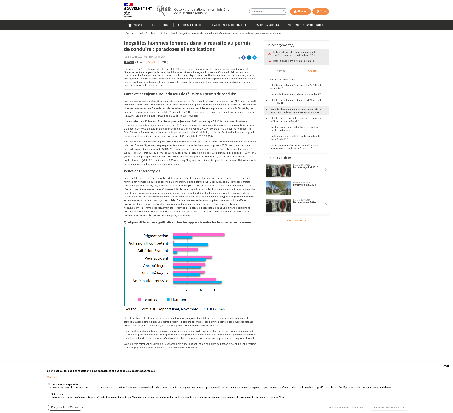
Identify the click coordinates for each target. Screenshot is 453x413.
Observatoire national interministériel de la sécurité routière (202, 11)
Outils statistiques (267, 25)
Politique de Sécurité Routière (306, 25)
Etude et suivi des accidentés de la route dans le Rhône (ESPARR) (295, 137)
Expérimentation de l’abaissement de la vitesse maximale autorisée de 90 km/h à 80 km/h (294, 146)
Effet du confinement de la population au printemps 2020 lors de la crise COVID (296, 119)
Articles (313, 71)
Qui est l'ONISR (160, 25)
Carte (323, 11)
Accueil (138, 25)
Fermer (445, 365)
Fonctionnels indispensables (65, 384)
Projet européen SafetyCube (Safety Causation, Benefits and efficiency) (294, 128)
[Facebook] (243, 57)
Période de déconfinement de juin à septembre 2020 (296, 94)
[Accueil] (138, 11)
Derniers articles (279, 158)
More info (52, 377)
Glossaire (302, 11)
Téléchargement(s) (280, 45)
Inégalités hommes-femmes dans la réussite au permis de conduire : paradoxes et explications (231, 33)
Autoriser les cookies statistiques (346, 407)
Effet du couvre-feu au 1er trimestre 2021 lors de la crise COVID (296, 101)
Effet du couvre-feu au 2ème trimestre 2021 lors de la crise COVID (296, 86)
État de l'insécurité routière (229, 25)
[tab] (280, 71)
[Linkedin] (249, 57)
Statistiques (57, 394)
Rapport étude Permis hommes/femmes (293, 60)
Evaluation (169, 33)
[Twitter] (254, 57)
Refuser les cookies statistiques (389, 407)
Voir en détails (294, 220)
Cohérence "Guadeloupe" (283, 79)
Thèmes (280, 71)
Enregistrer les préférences (65, 407)
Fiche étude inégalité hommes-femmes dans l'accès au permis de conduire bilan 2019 (296, 53)
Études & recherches (190, 25)
